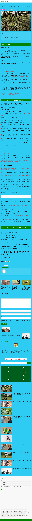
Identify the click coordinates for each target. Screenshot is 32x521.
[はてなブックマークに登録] (5, 261)
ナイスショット (8, 512)
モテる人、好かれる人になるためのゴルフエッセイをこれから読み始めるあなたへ (12, 486)
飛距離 (9, 516)
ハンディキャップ (13, 512)
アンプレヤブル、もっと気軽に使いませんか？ (10, 37)
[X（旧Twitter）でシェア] (2, 261)
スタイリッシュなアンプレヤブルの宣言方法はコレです (12, 38)
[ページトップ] (30, 519)
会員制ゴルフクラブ (4, 515)
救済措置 (17, 515)
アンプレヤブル (6, 265)
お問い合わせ (3, 484)
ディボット (25, 511)
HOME (3, 4)
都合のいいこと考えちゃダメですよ (8, 35)
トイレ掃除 (3, 512)
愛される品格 (3, 501)
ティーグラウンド (21, 511)
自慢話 (6, 516)
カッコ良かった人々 (4, 505)
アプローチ (15, 509)
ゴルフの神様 (24, 509)
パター (25, 512)
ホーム (2, 480)
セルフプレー (15, 511)
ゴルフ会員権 (3, 511)
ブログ (28, 512)
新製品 (20, 515)
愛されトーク (3, 499)
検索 (29, 363)
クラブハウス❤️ (3, 497)
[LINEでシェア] (9, 261)
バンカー (22, 512)
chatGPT (5, 509)
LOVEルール (6, 4)
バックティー (18, 512)
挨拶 (11, 515)
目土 (26, 515)
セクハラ (12, 511)
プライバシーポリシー (4, 482)
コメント (3, 297)
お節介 (8, 509)
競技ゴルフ (3, 516)
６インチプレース (13, 516)
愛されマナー (3, 491)
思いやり (9, 515)
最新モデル (23, 515)
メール (2, 312)
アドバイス (11, 509)
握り (14, 515)
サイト (2, 316)
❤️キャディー (3, 495)
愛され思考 (2, 503)
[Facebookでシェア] (3, 261)
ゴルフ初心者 (8, 511)
